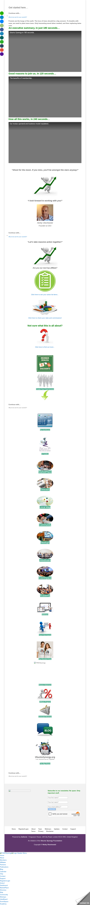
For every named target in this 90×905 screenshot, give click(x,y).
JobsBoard (45, 560)
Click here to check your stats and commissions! (45, 318)
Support (73, 829)
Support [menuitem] (2, 878)
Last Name (51, 800)
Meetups (45, 542)
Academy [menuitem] (3, 904)
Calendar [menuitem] (3, 871)
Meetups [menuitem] (3, 897)
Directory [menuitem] (3, 890)
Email (50, 804)
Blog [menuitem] (1, 869)
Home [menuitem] (2, 855)
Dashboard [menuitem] (4, 885)
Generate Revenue (45, 716)
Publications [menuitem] (4, 867)
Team (40, 829)
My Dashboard (45, 430)
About (33, 829)
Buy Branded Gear (45, 659)
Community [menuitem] (4, 894)
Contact (65, 829)
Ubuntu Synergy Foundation (51, 841)
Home (14, 829)
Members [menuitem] (3, 860)
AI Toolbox (45, 454)
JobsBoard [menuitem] (3, 899)
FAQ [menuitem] (1, 874)
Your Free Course (45, 635)
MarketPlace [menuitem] (4, 888)
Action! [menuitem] (2, 883)
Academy (45, 595)
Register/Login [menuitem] (5, 881)
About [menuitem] (2, 858)
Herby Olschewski (45, 223)
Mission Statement (45, 685)
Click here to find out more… (45, 347)
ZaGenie (24, 837)
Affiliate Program (45, 702)
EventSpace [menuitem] (4, 901)
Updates (56, 829)
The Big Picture (45, 763)
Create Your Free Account (45, 389)
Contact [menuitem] (2, 876)
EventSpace (45, 578)
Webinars (45, 614)
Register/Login (24, 829)
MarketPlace (45, 472)
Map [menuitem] (1, 892)
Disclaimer (49, 831)
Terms (33, 831)
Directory (45, 489)
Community (45, 525)
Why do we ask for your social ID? (18, 17)
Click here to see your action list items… (45, 294)
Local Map (45, 507)
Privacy (40, 831)
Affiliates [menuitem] (3, 862)
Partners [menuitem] (3, 864)
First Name (51, 795)
